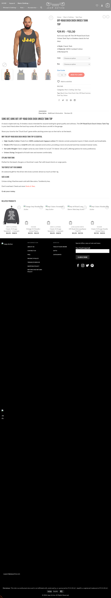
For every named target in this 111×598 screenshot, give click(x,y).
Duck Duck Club (73, 93)
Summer (87, 93)
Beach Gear (64, 93)
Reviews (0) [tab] (68, 113)
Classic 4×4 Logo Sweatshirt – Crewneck (11, 230)
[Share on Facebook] (59, 100)
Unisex (65, 95)
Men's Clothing (68, 17)
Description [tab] (42, 113)
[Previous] (5, 41)
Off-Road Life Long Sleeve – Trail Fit (77, 230)
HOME (4, 3)
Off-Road (82, 93)
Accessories (32, 7)
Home (59, 17)
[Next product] (104, 16)
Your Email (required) (83, 248)
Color (59, 58)
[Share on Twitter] (63, 100)
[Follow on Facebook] (78, 265)
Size (58, 64)
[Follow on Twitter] (87, 265)
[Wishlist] (97, 5)
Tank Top (60, 95)
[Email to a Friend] (67, 100)
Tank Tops (79, 17)
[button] (41, 7)
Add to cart (76, 75)
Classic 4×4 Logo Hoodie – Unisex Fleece (99, 230)
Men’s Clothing (23, 3)
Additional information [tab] (55, 113)
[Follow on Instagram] (82, 265)
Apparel (12, 3)
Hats (21, 7)
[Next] (50, 41)
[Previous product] (107, 16)
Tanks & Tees (30, 186)
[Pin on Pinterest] (71, 100)
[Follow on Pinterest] (92, 265)
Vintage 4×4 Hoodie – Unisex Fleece (33, 230)
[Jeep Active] (55, 5)
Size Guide (61, 70)
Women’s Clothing (9, 7)
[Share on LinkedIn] (75, 100)
